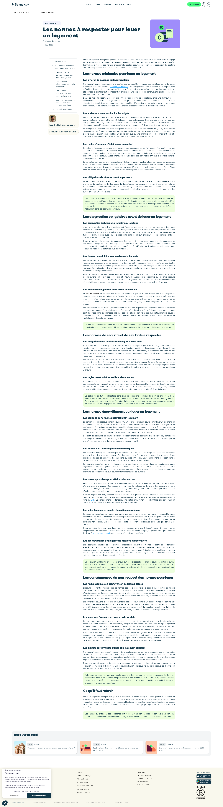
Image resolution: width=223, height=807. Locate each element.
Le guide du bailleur (22, 12)
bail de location (92, 294)
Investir (79, 772)
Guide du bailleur (83, 789)
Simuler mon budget (84, 775)
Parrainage (141, 772)
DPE (108, 307)
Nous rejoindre (142, 782)
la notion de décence (119, 86)
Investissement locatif (85, 786)
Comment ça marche (144, 778)
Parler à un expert (83, 793)
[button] (5, 803)
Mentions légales (39, 802)
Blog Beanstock (82, 782)
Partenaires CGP (143, 785)
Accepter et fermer (39, 795)
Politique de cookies (120, 802)
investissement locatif (101, 533)
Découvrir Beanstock (144, 775)
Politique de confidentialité (95, 802)
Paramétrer (14, 795)
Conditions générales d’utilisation (66, 802)
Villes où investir (83, 779)
